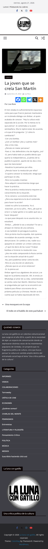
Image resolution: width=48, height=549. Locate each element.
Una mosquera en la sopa (17, 304)
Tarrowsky (6, 392)
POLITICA (6, 440)
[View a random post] (43, 38)
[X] (35, 99)
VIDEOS (5, 382)
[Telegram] (29, 99)
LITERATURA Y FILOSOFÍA (12, 430)
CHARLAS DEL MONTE (11, 414)
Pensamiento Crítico (11, 435)
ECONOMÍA (7, 403)
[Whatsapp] (23, 99)
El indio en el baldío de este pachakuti (25, 310)
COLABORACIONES (10, 387)
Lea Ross (27, 94)
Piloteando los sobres (19, 7)
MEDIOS (5, 451)
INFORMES (6, 376)
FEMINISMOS (7, 419)
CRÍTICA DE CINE (9, 398)
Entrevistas (7, 424)
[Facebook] (18, 99)
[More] (40, 99)
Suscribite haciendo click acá (14, 456)
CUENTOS (9, 77)
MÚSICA (5, 446)
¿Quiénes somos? (9, 408)
